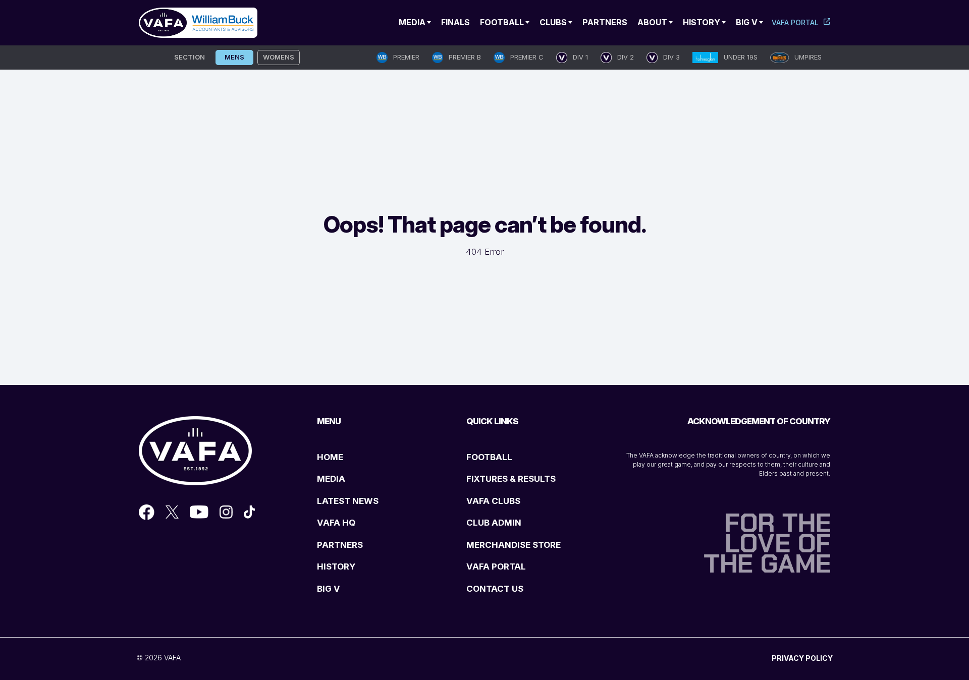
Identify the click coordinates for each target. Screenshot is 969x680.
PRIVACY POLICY (802, 658)
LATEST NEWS (348, 501)
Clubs (553, 22)
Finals (455, 22)
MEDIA (331, 479)
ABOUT (652, 22)
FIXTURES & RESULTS (511, 479)
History (701, 22)
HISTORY (336, 566)
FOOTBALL (489, 457)
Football (502, 22)
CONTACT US (494, 589)
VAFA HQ (336, 523)
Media (412, 22)
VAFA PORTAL (496, 566)
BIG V (328, 589)
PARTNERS (340, 545)
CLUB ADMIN (493, 523)
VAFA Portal (795, 22)
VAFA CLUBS (493, 501)
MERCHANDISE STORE (513, 545)
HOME (330, 457)
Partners (604, 22)
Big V (747, 22)
